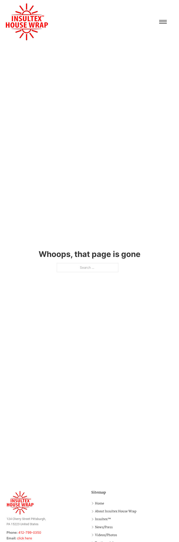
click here (24, 538)
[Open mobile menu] (163, 22)
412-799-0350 (29, 532)
